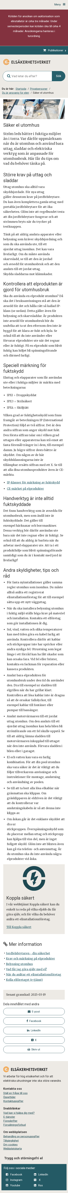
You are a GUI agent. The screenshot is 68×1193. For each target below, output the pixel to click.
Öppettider (9, 1097)
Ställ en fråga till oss (15, 1093)
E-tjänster (9, 1117)
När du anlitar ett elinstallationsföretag (33, 974)
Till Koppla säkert (18, 927)
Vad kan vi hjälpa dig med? (19, 1113)
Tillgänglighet (11, 1140)
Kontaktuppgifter (13, 1101)
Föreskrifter (10, 1121)
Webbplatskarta (12, 1148)
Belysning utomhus (19, 964)
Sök (58, 76)
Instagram (16, 1180)
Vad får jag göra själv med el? (26, 969)
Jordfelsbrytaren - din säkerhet (28, 953)
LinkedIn (43, 1174)
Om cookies (10, 1144)
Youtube (15, 1185)
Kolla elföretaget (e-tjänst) (24, 980)
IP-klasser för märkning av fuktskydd (33, 482)
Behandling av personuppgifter (21, 1136)
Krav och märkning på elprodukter (30, 958)
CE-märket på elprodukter (25, 488)
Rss (40, 1185)
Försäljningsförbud (14, 1124)
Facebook (16, 1174)
